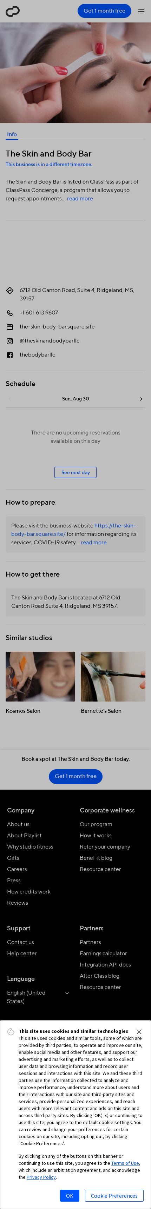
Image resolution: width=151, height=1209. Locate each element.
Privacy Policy (41, 1177)
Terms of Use (125, 1163)
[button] (139, 1031)
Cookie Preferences (114, 1195)
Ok (69, 1195)
